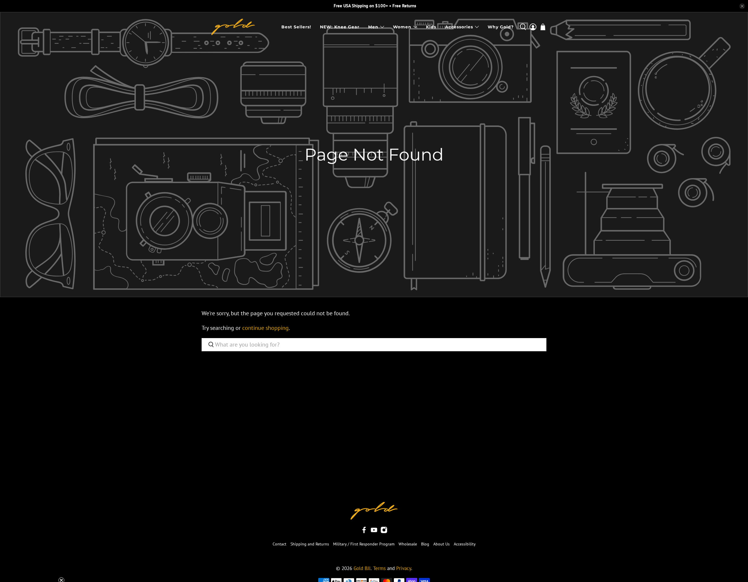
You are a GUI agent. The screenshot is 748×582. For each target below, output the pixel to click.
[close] (742, 6)
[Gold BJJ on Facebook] (364, 532)
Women (402, 27)
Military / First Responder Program (363, 544)
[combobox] (374, 344)
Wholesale (408, 544)
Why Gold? (501, 27)
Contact (279, 544)
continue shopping (265, 328)
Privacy (403, 568)
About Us (441, 544)
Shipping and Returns (309, 544)
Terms (379, 568)
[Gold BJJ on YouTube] (374, 532)
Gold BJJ (362, 568)
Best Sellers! (296, 27)
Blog (425, 544)
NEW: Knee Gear (339, 27)
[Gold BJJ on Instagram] (383, 532)
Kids (431, 27)
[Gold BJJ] (233, 27)
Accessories (459, 27)
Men (373, 27)
